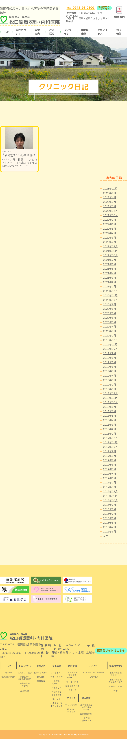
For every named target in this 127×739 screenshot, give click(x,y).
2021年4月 (109, 273)
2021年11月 (110, 251)
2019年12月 (110, 340)
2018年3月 (109, 424)
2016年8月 (109, 509)
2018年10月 (110, 402)
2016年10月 (110, 500)
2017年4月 (109, 473)
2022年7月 (109, 219)
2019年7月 (109, 362)
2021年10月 (110, 255)
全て (106, 536)
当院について (21, 32)
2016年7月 (109, 513)
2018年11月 (110, 397)
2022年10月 (110, 215)
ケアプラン (68, 32)
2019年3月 (109, 380)
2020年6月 (109, 317)
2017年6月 (109, 464)
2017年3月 (109, 478)
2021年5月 (109, 268)
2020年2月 (109, 335)
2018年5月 (109, 415)
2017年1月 (109, 487)
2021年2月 (109, 282)
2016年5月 (109, 522)
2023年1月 (109, 206)
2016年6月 (109, 518)
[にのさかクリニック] (46, 580)
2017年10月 (110, 447)
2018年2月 (109, 429)
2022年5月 (109, 228)
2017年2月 (109, 482)
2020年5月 (109, 322)
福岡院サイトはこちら (103, 8)
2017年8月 (109, 456)
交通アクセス (103, 32)
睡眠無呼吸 (84, 32)
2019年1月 (109, 389)
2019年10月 (110, 348)
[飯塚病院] (14, 580)
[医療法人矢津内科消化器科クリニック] (77, 580)
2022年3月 (109, 237)
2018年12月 (110, 393)
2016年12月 (110, 491)
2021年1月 (109, 286)
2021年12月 (110, 246)
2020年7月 (109, 313)
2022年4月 (109, 233)
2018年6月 (109, 411)
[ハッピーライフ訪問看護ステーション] (46, 589)
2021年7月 (109, 260)
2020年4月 (109, 326)
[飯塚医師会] (14, 589)
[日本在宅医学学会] (46, 599)
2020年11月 (110, 295)
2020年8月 (109, 308)
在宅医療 (51, 32)
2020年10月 (110, 300)
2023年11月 (110, 188)
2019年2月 (109, 384)
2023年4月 (109, 197)
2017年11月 (110, 442)
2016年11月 (110, 496)
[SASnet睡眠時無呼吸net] (77, 589)
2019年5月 (109, 371)
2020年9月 (109, 304)
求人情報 (118, 32)
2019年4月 (109, 375)
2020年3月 (109, 331)
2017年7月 (109, 460)
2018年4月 (109, 420)
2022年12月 (110, 210)
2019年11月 (110, 344)
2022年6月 (109, 224)
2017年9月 (109, 451)
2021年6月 (109, 264)
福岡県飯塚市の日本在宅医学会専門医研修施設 (29, 11)
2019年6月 (109, 366)
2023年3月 (109, 201)
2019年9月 (109, 353)
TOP (6, 31)
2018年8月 (109, 406)
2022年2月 (109, 242)
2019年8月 (109, 357)
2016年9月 (109, 504)
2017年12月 (110, 438)
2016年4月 (109, 527)
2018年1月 (109, 433)
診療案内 (37, 32)
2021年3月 (109, 277)
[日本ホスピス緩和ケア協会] (77, 599)
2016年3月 (109, 531)
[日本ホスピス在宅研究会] (14, 599)
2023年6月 (109, 193)
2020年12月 (110, 291)
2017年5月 (109, 469)
